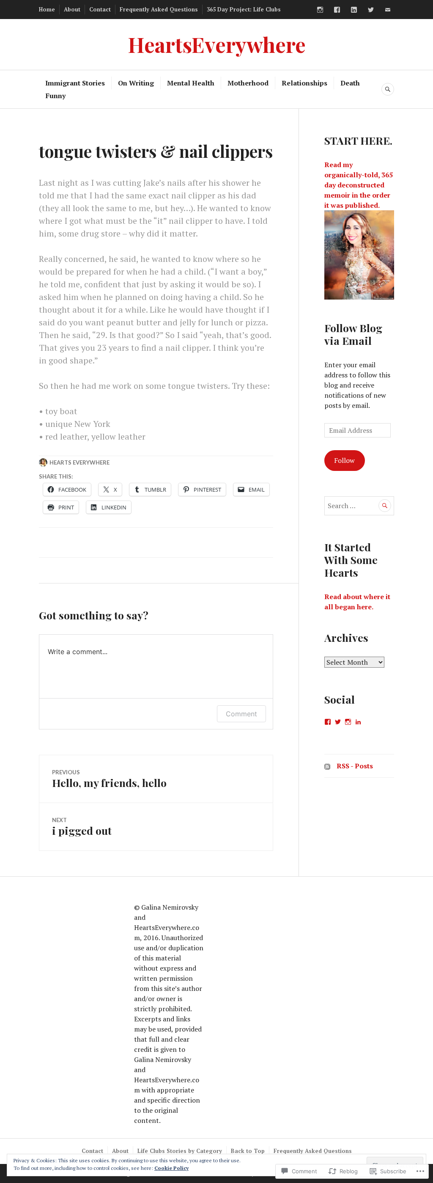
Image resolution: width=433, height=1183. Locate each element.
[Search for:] (359, 505)
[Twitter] (370, 9)
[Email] (387, 9)
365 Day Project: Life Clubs (244, 9)
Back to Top (248, 1151)
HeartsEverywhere (217, 44)
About (72, 9)
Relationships (304, 83)
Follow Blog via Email (353, 334)
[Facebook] (337, 9)
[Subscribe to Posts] (327, 765)
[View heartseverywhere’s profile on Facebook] (327, 721)
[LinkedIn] (354, 9)
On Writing (136, 83)
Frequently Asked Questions (159, 9)
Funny (56, 95)
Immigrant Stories (75, 83)
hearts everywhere (79, 462)
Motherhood (248, 83)
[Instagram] (320, 9)
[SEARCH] (387, 89)
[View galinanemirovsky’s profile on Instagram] (348, 721)
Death (350, 83)
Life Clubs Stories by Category (179, 1151)
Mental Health (190, 83)
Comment (241, 714)
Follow (344, 460)
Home (47, 9)
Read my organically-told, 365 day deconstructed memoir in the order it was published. (358, 185)
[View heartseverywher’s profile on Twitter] (337, 721)
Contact (100, 9)
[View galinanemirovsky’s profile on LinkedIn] (358, 721)
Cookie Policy (171, 1168)
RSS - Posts (355, 765)
